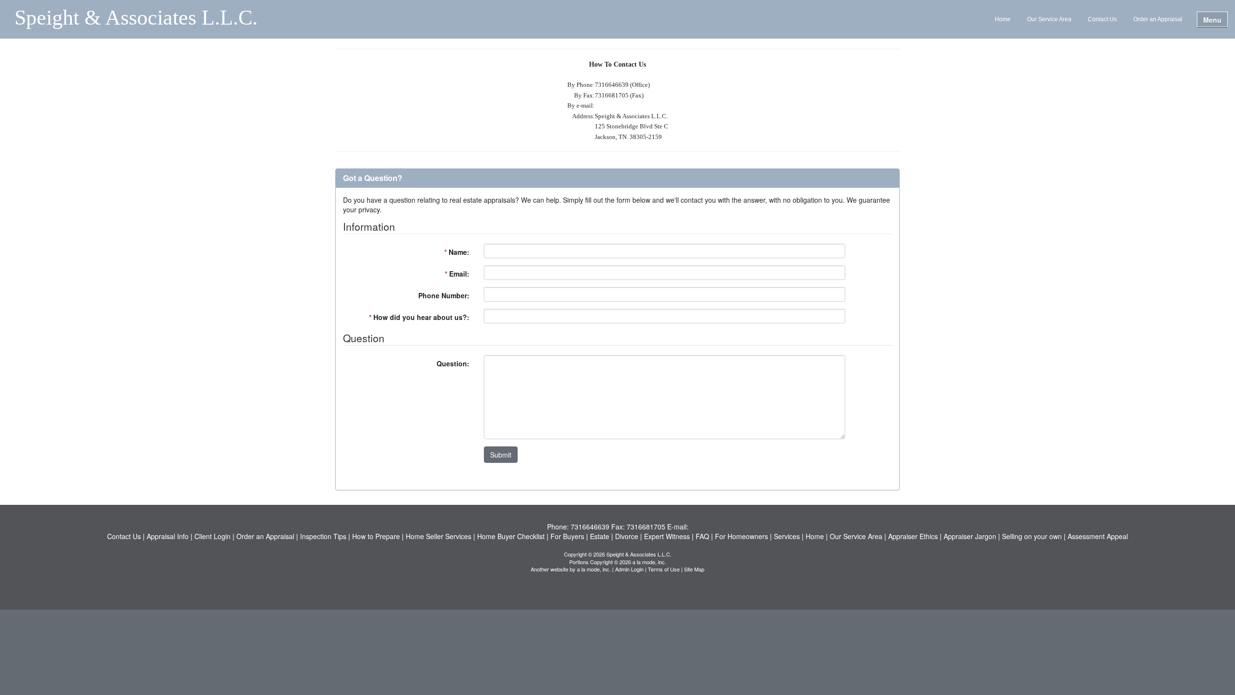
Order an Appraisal (1157, 19)
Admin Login (629, 569)
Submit (500, 454)
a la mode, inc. (594, 569)
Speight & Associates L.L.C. (136, 18)
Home (1003, 19)
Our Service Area (1049, 19)
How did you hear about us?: (419, 317)
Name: (456, 252)
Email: (457, 273)
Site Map (694, 569)
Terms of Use (664, 569)
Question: (453, 363)
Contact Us (1102, 19)
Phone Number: (443, 295)
